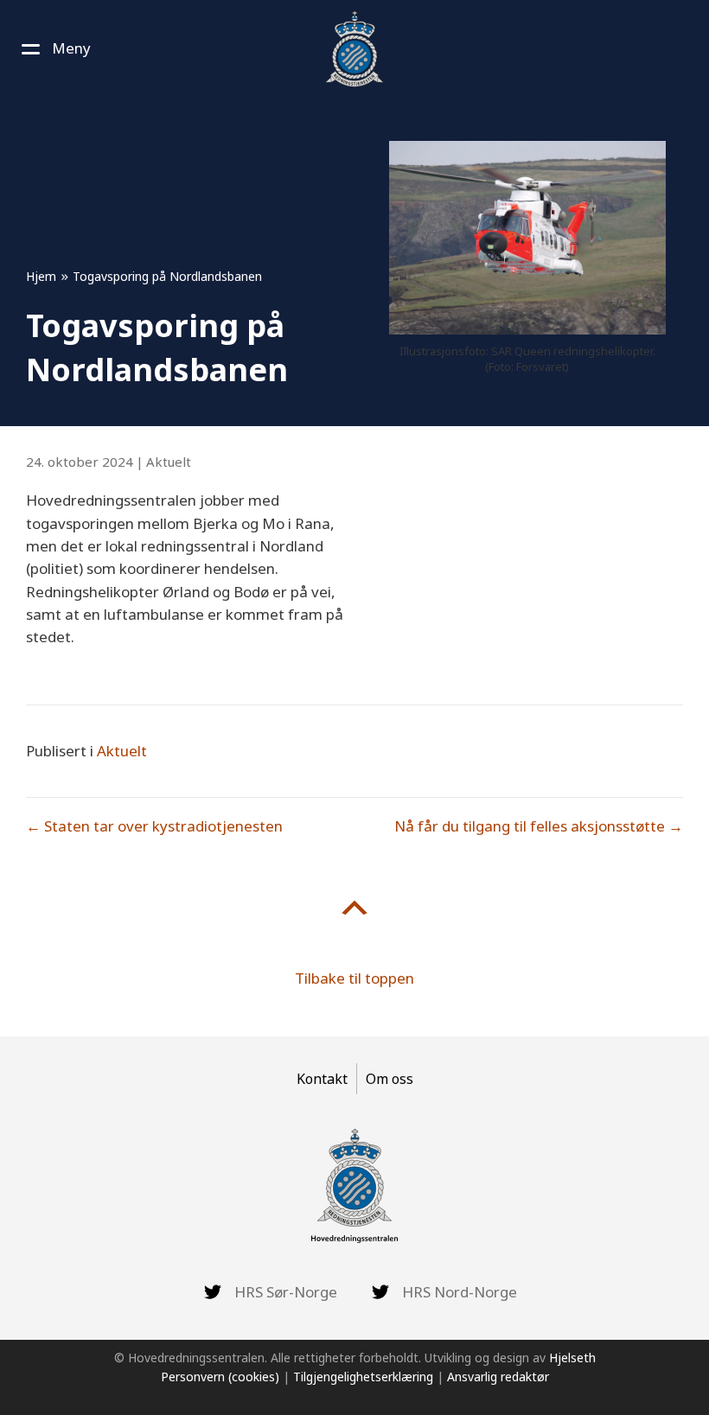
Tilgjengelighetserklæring (363, 1376)
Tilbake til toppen (354, 978)
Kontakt (322, 1078)
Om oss (389, 1078)
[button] (54, 48)
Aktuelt (168, 461)
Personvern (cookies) (220, 1376)
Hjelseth (572, 1357)
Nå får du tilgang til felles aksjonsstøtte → (538, 826)
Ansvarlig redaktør (498, 1376)
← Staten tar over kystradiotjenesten (154, 826)
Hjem (41, 276)
